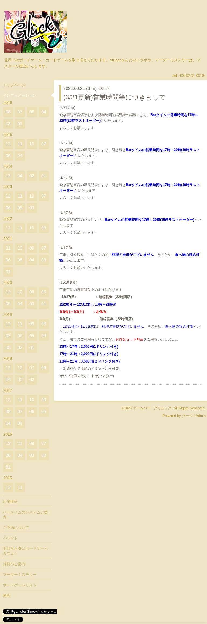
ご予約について (16, 527)
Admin (201, 416)
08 (8, 112)
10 (31, 144)
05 (20, 208)
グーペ (187, 416)
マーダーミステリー (20, 574)
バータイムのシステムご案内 (25, 514)
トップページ (14, 85)
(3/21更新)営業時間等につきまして (114, 97)
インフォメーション (20, 95)
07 (20, 112)
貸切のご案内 (14, 564)
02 (31, 176)
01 (20, 123)
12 (8, 144)
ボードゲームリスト (20, 585)
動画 (6, 595)
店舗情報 (10, 501)
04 (43, 112)
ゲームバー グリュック (152, 408)
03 (8, 123)
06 (31, 112)
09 (31, 248)
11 (20, 144)
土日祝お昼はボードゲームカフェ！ (25, 550)
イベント (10, 538)
